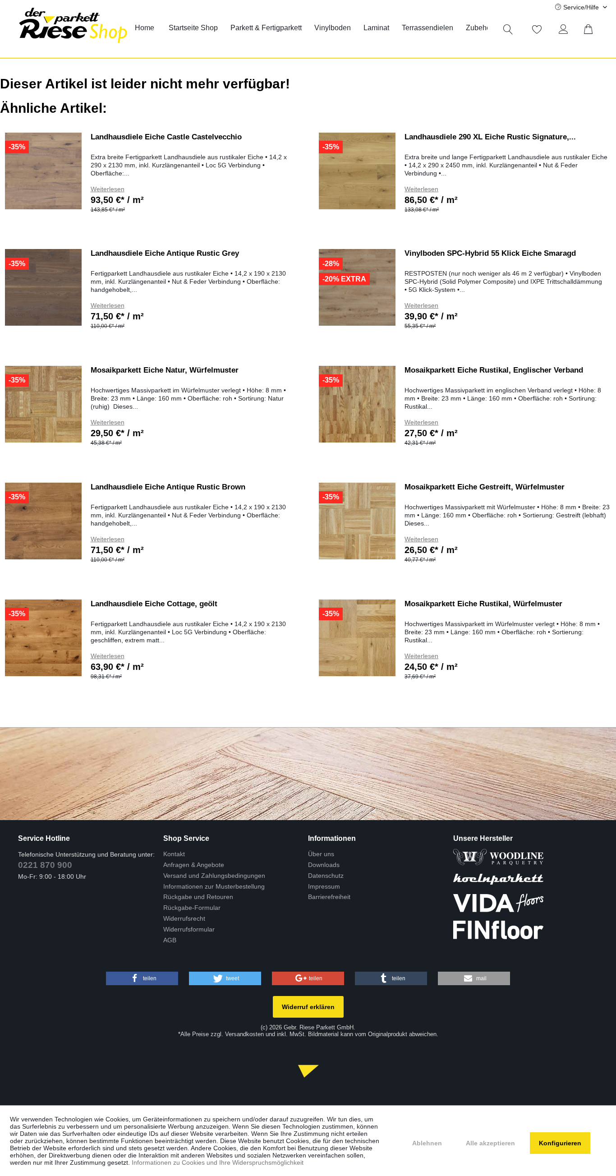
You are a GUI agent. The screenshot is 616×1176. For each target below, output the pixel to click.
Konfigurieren (560, 1143)
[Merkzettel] (537, 29)
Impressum (324, 886)
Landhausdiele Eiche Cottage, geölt (154, 604)
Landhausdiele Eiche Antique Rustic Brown (168, 487)
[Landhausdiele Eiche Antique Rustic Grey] (43, 287)
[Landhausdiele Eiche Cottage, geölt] (43, 638)
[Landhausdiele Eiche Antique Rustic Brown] (43, 521)
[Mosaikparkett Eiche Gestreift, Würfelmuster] (357, 521)
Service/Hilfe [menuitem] (581, 7)
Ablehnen (427, 1143)
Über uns (321, 854)
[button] (142, 978)
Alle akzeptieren (490, 1143)
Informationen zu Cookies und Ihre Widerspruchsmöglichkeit (217, 1162)
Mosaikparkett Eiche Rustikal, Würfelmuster (483, 604)
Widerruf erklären (308, 1006)
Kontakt (174, 854)
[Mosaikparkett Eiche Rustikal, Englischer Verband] (357, 404)
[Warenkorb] (593, 29)
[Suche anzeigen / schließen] (508, 29)
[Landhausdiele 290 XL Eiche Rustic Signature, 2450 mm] (357, 171)
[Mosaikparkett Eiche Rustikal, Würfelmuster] (357, 638)
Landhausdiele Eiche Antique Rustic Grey (165, 253)
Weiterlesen (107, 189)
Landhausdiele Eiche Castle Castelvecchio (166, 137)
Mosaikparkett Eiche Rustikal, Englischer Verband (494, 370)
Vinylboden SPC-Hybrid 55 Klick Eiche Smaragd (490, 253)
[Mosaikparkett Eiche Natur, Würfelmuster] (43, 404)
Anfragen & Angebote (193, 864)
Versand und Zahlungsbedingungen (214, 875)
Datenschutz (326, 875)
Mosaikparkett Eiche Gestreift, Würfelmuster (485, 487)
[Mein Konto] (565, 29)
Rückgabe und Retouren (198, 896)
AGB (169, 940)
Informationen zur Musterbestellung (214, 886)
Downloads (324, 864)
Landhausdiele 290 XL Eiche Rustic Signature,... (490, 137)
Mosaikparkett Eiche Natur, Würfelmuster (165, 370)
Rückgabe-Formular (192, 907)
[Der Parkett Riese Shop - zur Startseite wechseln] (73, 29)
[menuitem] (145, 28)
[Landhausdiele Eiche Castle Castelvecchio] (43, 171)
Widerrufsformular (189, 929)
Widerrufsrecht (184, 918)
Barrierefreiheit (329, 896)
